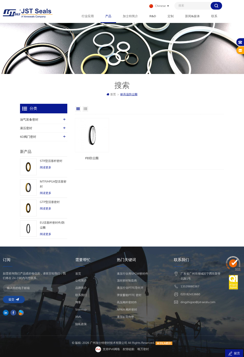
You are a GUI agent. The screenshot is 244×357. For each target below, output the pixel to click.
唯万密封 (143, 349)
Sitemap (81, 310)
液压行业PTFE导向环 (130, 288)
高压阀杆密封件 (127, 302)
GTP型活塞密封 (50, 202)
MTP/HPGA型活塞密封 (53, 184)
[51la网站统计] (164, 343)
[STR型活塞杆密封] (28, 167)
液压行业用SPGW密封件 (132, 274)
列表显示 (85, 109)
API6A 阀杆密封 (127, 310)
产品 (108, 16)
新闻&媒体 (192, 16)
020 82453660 (190, 294)
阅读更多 (45, 167)
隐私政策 (81, 324)
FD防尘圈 (92, 158)
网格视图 (78, 109)
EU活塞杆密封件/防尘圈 (52, 225)
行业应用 (88, 16)
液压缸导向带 (125, 317)
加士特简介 (130, 16)
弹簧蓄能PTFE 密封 (129, 295)
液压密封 (26, 128)
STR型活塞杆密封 (51, 161)
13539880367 (190, 286)
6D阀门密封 (28, 137)
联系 (214, 16)
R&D (152, 16)
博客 (78, 302)
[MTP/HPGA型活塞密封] (28, 187)
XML (78, 317)
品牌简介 (81, 288)
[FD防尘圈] (92, 135)
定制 (171, 16)
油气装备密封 (29, 120)
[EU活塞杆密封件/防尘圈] (28, 229)
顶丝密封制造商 (127, 280)
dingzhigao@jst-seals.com (198, 302)
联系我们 (81, 295)
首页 (113, 94)
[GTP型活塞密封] (28, 208)
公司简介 (81, 280)
